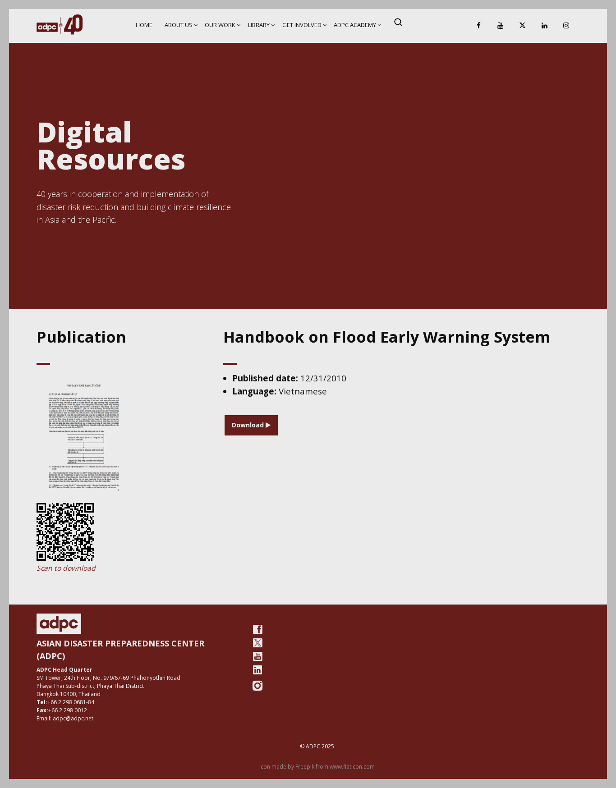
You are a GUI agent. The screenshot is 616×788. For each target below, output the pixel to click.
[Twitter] (257, 642)
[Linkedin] (544, 26)
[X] (522, 26)
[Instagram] (566, 26)
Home (144, 25)
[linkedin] (257, 669)
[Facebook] (478, 26)
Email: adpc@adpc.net (65, 718)
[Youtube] (257, 656)
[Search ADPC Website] (398, 22)
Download (249, 425)
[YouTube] (500, 26)
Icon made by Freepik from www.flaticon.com (317, 766)
